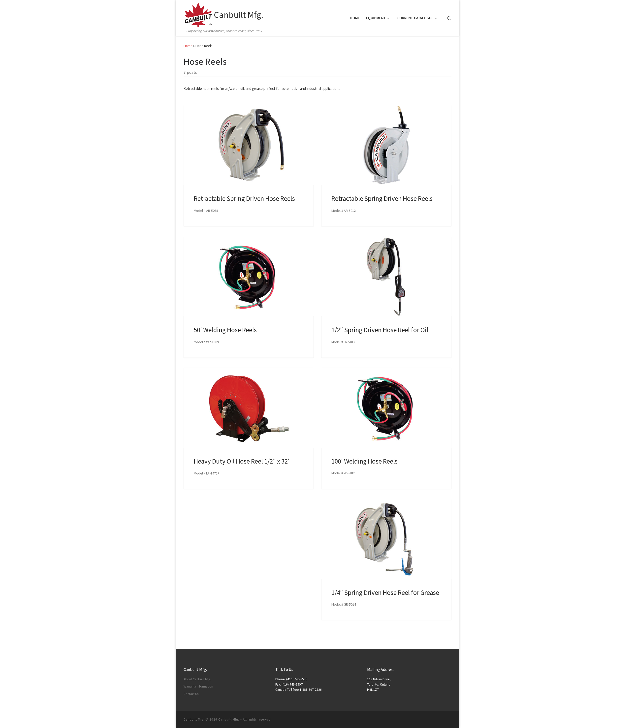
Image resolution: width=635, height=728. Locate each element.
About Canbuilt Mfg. (197, 679)
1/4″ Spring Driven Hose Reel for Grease (385, 592)
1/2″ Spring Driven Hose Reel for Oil (379, 330)
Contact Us (191, 694)
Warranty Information (198, 686)
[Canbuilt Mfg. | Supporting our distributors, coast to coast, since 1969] (198, 14)
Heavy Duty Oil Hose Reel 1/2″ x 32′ (241, 461)
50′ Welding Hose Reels (225, 330)
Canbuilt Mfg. (228, 719)
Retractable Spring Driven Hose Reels (244, 198)
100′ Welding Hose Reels (364, 461)
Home (188, 45)
